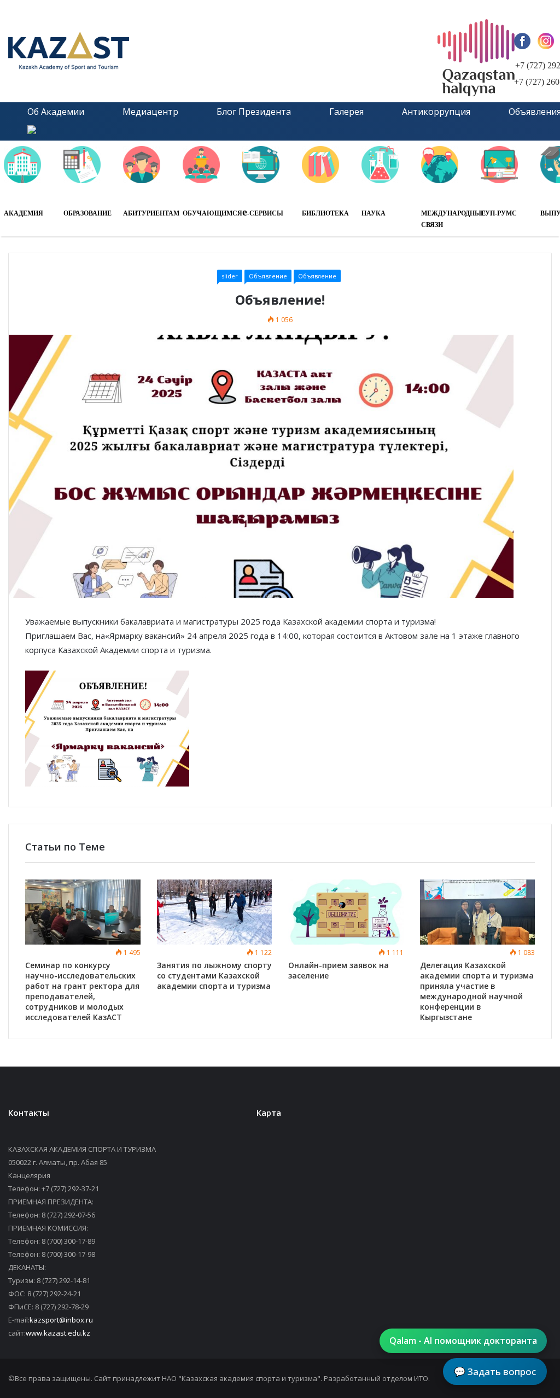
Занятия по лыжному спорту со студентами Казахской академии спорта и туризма (214, 975)
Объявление (268, 276)
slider (229, 276)
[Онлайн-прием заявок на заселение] (346, 912)
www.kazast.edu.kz (58, 1333)
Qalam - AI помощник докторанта (463, 1341)
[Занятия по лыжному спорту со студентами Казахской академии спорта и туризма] (214, 912)
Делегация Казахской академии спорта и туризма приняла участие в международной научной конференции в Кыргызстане (477, 991)
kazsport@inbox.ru (61, 1320)
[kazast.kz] (112, 51)
